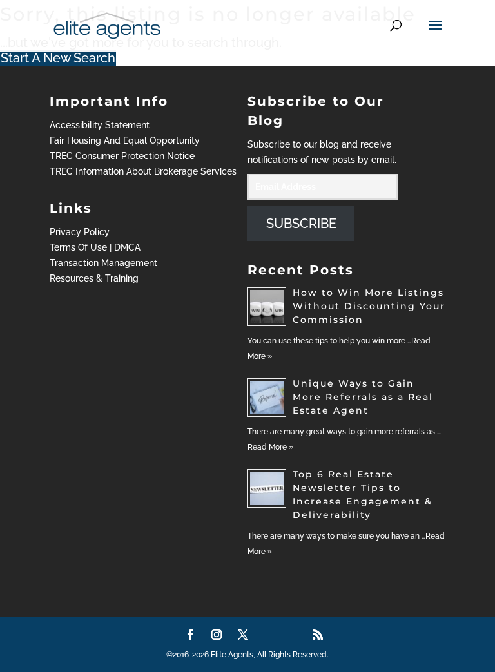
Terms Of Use (78, 247)
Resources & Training (94, 278)
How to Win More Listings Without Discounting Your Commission (369, 306)
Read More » (270, 447)
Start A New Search (58, 58)
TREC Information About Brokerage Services (143, 171)
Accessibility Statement (100, 125)
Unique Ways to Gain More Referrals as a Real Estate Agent (363, 397)
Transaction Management (103, 263)
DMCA (127, 247)
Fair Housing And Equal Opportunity (125, 140)
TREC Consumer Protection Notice (122, 156)
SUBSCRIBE (301, 223)
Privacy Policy (80, 232)
